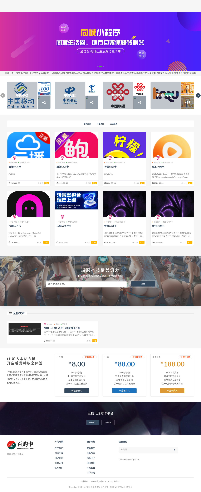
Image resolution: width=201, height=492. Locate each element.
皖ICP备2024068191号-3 (120, 487)
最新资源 (87, 124)
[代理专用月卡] (172, 95)
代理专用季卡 (120, 222)
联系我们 (92, 422)
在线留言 (91, 468)
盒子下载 (94, 481)
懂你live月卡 (158, 226)
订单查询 (108, 422)
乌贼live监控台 (64, 226)
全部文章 (19, 313)
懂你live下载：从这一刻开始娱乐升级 (62, 328)
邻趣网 (116, 481)
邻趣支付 (102, 481)
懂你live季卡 (110, 226)
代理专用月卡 (25, 163)
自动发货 (59, 458)
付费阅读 (59, 453)
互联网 (64, 324)
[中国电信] (76, 95)
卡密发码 (100, 124)
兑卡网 (110, 481)
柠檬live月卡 (110, 167)
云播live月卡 (15, 167)
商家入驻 (59, 463)
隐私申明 (91, 458)
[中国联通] (124, 95)
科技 (57, 324)
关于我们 (59, 448)
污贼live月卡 (15, 226)
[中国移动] (28, 95)
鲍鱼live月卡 (63, 167)
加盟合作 (91, 463)
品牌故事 (91, 453)
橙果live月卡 (158, 167)
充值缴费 (113, 124)
